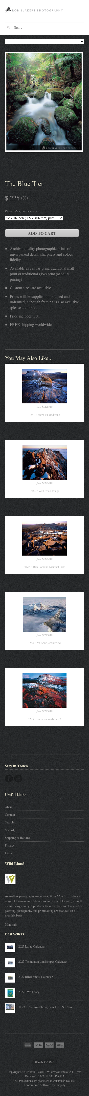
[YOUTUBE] (18, 778)
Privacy (10, 845)
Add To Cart (42, 233)
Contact (10, 814)
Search (9, 822)
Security (10, 830)
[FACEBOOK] (9, 778)
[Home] (34, 14)
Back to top (44, 1061)
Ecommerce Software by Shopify (44, 1085)
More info (11, 924)
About (9, 807)
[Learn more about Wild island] (17, 886)
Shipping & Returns (17, 837)
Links (8, 853)
